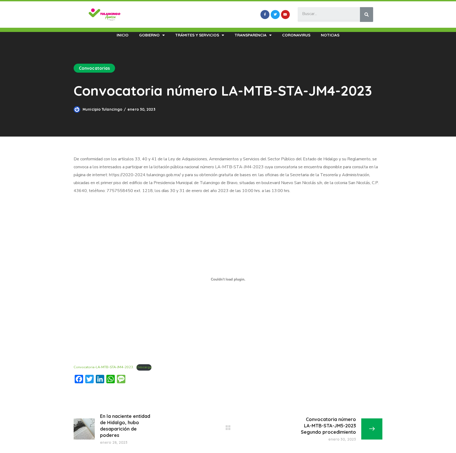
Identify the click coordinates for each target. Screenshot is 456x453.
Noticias (330, 35)
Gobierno (149, 35)
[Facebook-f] (264, 14)
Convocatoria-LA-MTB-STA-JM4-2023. (104, 367)
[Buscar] (366, 14)
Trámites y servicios (197, 35)
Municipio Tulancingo (102, 109)
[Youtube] (285, 14)
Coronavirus (296, 35)
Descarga (143, 367)
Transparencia (251, 35)
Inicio (123, 35)
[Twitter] (275, 14)
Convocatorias (94, 68)
